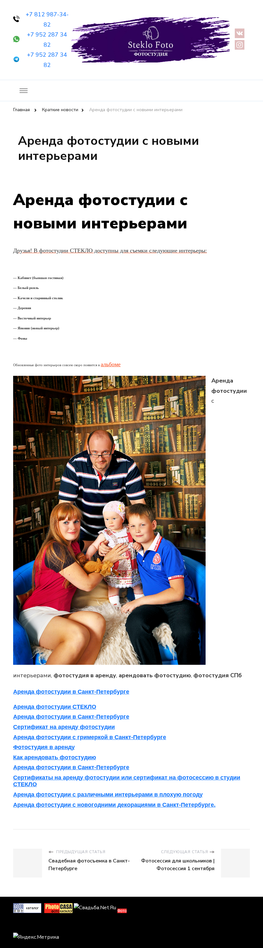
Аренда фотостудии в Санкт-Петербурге (71, 691)
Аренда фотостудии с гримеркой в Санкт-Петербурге (89, 737)
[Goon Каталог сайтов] (27, 907)
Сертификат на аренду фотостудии (64, 727)
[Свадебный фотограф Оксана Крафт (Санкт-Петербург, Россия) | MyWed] (27, 924)
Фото (122, 911)
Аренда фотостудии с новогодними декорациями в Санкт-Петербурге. (114, 805)
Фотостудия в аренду (44, 747)
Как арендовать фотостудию (54, 757)
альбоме (111, 364)
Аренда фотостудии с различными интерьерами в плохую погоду (108, 794)
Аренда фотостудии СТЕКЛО (54, 707)
